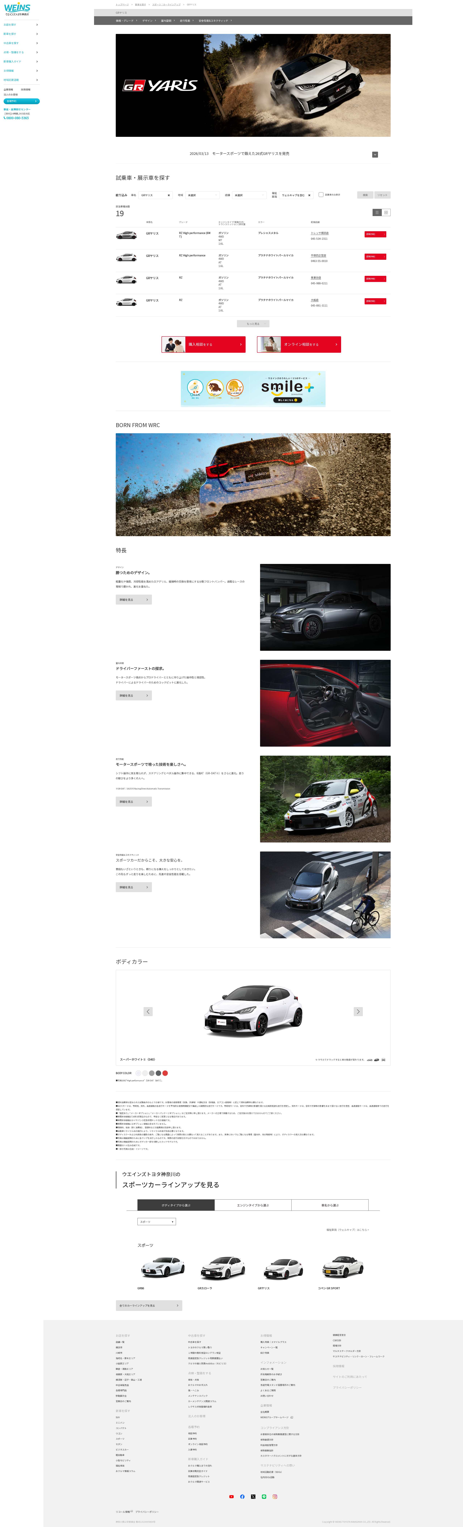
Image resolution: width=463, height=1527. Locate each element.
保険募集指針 (266, 1450)
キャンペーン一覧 (269, 1347)
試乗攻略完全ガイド (198, 1470)
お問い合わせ (266, 1395)
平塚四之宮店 (318, 255)
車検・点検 (193, 1379)
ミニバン (120, 1422)
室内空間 (166, 20)
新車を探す (123, 1411)
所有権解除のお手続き (271, 1374)
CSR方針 (337, 1340)
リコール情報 (123, 1511)
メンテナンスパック (198, 1395)
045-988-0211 (319, 283)
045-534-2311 (319, 238)
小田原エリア (122, 1363)
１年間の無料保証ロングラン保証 (204, 1352)
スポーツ (120, 1438)
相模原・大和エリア (125, 1374)
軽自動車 (120, 1454)
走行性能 (185, 20)
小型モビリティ (123, 1460)
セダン (119, 1444)
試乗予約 (192, 1438)
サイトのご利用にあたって (350, 1376)
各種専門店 (121, 1390)
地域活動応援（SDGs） (271, 1471)
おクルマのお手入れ (198, 1384)
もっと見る (253, 323)
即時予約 (370, 234)
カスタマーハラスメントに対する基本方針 (281, 1455)
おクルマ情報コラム (125, 1470)
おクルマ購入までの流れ (200, 1465)
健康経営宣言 (339, 1334)
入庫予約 (192, 1449)
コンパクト (121, 1428)
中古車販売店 (122, 1385)
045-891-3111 (319, 305)
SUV (118, 1417)
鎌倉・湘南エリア (124, 1368)
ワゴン (119, 1433)
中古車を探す (196, 1335)
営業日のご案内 (123, 1401)
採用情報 (25, 89)
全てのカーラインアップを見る (137, 1305)
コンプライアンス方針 (274, 1428)
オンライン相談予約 (198, 1444)
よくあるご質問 (268, 1390)
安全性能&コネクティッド (213, 20)
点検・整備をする (199, 1373)
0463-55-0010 (319, 261)
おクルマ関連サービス (199, 1481)
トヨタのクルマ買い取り (200, 1347)
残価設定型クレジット (199, 1476)
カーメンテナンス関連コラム (202, 1401)
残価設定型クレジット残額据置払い (205, 1358)
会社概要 (264, 1411)
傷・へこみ (193, 1390)
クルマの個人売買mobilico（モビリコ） (208, 1363)
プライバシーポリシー (347, 1387)
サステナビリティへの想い (277, 1465)
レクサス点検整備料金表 (200, 1406)
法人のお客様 (12, 94)
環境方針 (337, 1345)
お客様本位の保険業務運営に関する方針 (280, 1434)
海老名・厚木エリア (125, 1358)
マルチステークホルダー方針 (347, 1350)
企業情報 (8, 89)
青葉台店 (316, 277)
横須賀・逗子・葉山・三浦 (129, 1379)
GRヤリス (121, 12)
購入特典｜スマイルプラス (273, 1341)
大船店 (314, 300)
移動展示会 (121, 1395)
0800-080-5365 (17, 117)
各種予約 (11, 101)
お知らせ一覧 (266, 1368)
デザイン (147, 20)
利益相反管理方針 (269, 1444)
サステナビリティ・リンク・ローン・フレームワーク (359, 1356)
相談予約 (192, 1433)
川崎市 (119, 1352)
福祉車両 (120, 1465)
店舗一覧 (120, 1341)
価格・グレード (125, 20)
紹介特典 (264, 1352)
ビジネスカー (122, 1449)
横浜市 (119, 1347)
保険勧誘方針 (266, 1439)
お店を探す (123, 1335)
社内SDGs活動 (267, 1477)
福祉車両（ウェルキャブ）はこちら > (347, 1229)
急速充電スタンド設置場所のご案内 (277, 1384)
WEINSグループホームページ (274, 1417)
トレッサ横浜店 (320, 233)
